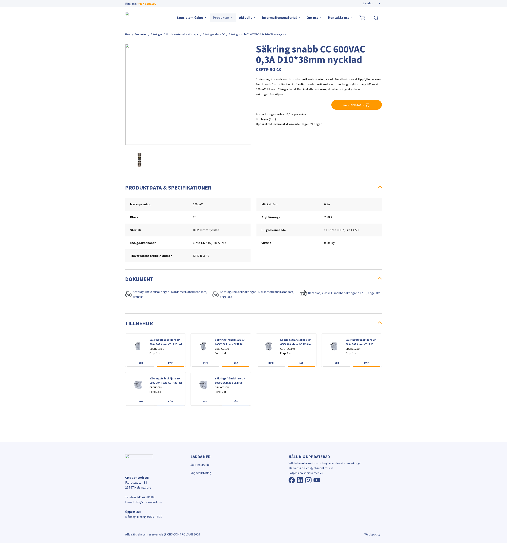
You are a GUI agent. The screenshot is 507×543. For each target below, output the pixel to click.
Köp (170, 363)
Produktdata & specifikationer (168, 187)
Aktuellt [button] (246, 17)
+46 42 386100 (146, 4)
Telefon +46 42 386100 (140, 497)
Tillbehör (139, 323)
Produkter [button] (221, 17)
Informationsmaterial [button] (279, 17)
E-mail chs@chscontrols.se (143, 502)
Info (140, 362)
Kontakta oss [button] (339, 17)
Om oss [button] (313, 17)
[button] (371, 3)
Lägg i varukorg (353, 105)
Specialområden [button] (190, 17)
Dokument (139, 279)
